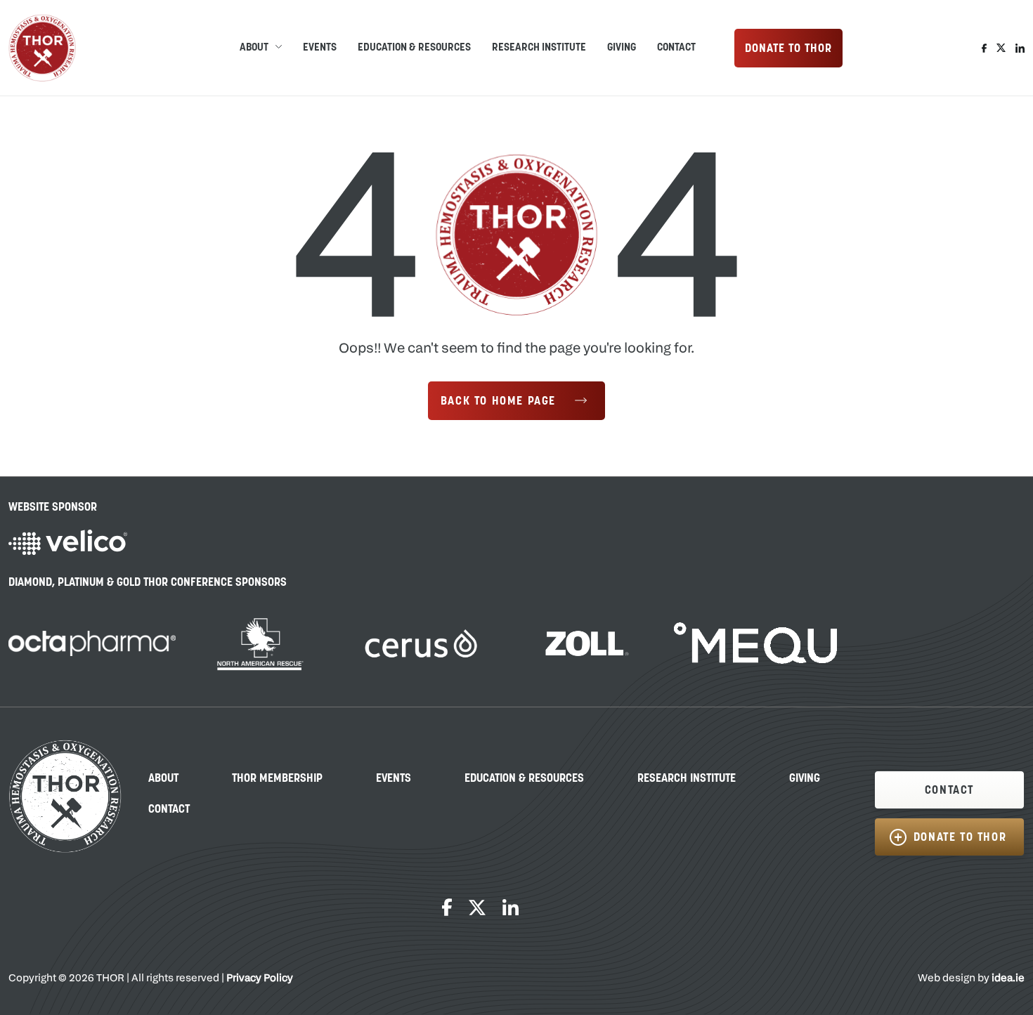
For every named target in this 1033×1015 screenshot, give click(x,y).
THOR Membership (277, 779)
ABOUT (254, 48)
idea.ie (1008, 979)
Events (320, 48)
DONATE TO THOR (788, 49)
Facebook (984, 48)
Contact (676, 48)
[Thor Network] (42, 47)
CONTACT (949, 791)
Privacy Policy (259, 979)
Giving (621, 48)
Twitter (1001, 48)
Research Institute (539, 48)
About (163, 779)
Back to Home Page (498, 401)
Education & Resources (414, 48)
